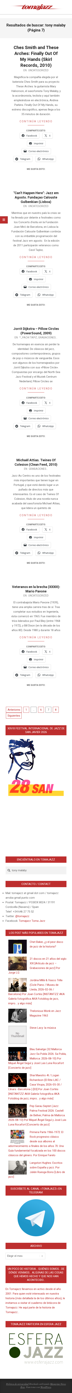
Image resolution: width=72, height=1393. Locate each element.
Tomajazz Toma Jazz (32, 920)
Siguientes (14, 715)
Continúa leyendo (36, 121)
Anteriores (14, 709)
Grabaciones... (47, 337)
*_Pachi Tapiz (28, 337)
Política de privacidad (17, 1384)
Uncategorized (38, 70)
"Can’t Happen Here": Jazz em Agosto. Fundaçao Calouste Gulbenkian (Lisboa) (36, 197)
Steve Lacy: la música (43, 1027)
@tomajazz (22, 916)
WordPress (45, 1387)
